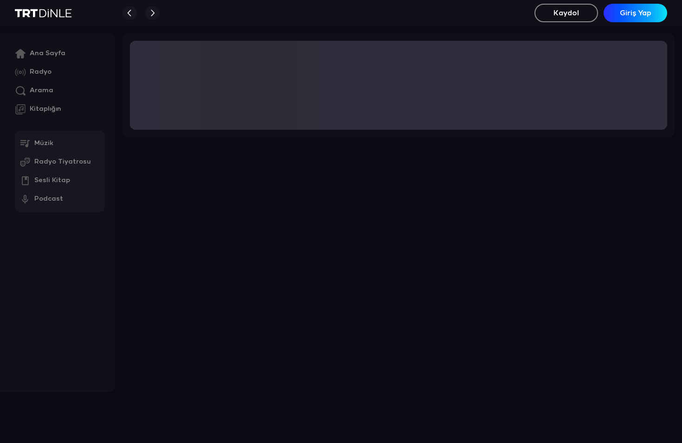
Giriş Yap (635, 13)
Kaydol (566, 13)
